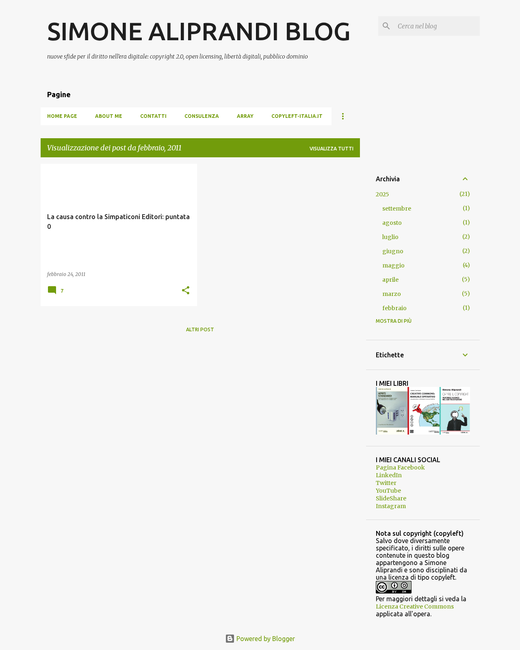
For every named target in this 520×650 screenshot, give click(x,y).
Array (245, 116)
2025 (382, 194)
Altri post (200, 329)
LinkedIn (389, 475)
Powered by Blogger (265, 638)
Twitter (386, 483)
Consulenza (201, 116)
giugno (392, 251)
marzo (391, 294)
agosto (392, 222)
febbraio (394, 308)
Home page (62, 116)
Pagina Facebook (400, 467)
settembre (396, 208)
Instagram (391, 506)
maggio (393, 265)
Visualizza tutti (331, 148)
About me (108, 116)
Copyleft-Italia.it (297, 116)
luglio (390, 237)
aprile (390, 279)
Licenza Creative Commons (415, 606)
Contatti (153, 116)
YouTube (388, 490)
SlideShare (391, 498)
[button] (186, 290)
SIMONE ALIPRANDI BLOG (199, 31)
